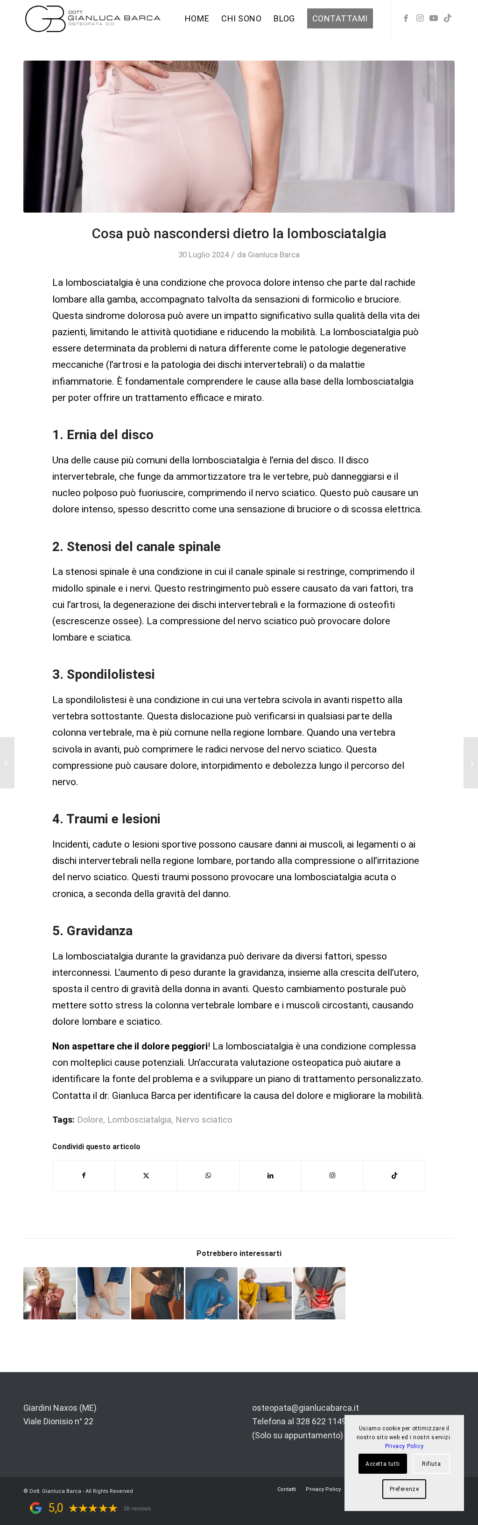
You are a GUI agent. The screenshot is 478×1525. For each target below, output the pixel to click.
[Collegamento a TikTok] (448, 18)
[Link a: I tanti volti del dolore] (211, 1293)
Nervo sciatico (204, 1120)
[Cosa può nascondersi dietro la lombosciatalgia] (239, 137)
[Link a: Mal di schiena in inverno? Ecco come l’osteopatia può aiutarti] (157, 1293)
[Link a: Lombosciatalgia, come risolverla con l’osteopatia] (319, 1293)
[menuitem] (197, 18)
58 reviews (137, 1508)
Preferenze (404, 1489)
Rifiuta (431, 1464)
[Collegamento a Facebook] (406, 18)
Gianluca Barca (274, 254)
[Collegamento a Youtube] (434, 18)
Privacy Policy (404, 1446)
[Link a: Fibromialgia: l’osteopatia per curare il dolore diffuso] (49, 1293)
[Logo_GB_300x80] (93, 18)
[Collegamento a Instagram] (420, 18)
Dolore (90, 1120)
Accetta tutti (383, 1464)
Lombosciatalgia (139, 1120)
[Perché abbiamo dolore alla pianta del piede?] (7, 762)
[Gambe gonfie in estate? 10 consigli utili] (471, 762)
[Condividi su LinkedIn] (270, 1175)
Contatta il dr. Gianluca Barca (114, 1095)
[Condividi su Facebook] (84, 1175)
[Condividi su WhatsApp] (208, 1175)
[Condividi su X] (146, 1175)
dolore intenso (292, 282)
